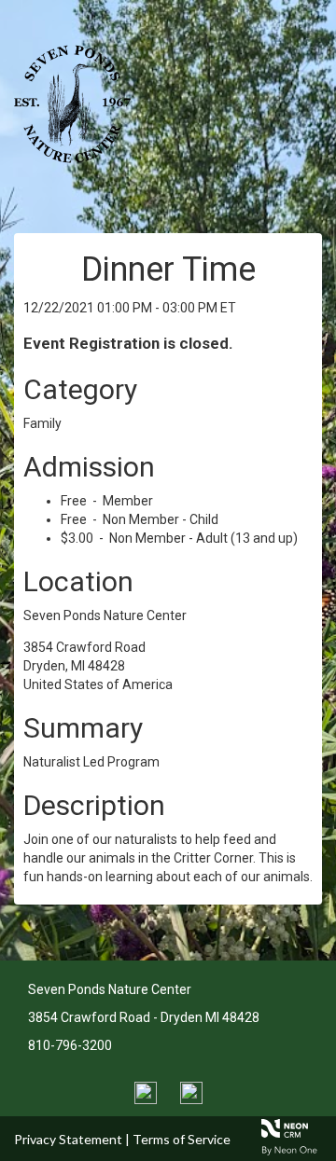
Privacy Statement (68, 1139)
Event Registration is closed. (128, 343)
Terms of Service (182, 1139)
